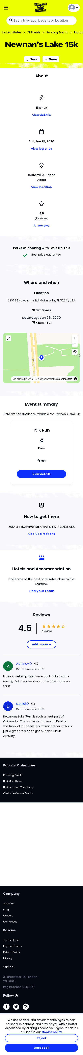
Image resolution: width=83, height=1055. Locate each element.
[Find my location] (75, 352)
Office (8, 967)
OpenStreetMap (49, 379)
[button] (41, 358)
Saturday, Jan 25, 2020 (41, 317)
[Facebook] (8, 1010)
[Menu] (16, 8)
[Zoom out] (75, 344)
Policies (9, 930)
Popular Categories (19, 765)
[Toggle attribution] (75, 378)
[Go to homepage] (41, 8)
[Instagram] (27, 1010)
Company (11, 893)
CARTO (32, 379)
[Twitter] (18, 1010)
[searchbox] (41, 20)
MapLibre (18, 379)
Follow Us (11, 995)
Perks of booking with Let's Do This (41, 248)
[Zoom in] (75, 338)
